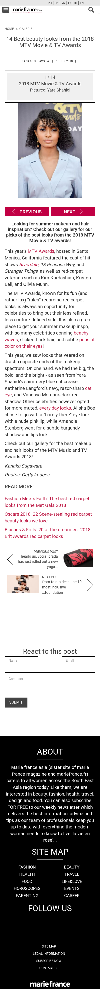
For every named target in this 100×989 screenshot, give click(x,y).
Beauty (72, 867)
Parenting (27, 895)
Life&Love (72, 881)
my (63, 3)
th (75, 3)
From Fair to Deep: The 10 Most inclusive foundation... (62, 587)
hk (57, 3)
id (69, 3)
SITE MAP (49, 946)
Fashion (27, 867)
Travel (71, 874)
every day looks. (56, 408)
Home (9, 29)
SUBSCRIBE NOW (48, 961)
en (82, 3)
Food (27, 881)
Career (72, 895)
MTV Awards (41, 251)
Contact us (48, 968)
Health (27, 874)
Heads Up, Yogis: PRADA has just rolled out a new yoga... (38, 561)
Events (72, 888)
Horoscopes (27, 888)
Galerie (25, 29)
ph (50, 3)
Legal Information (49, 953)
